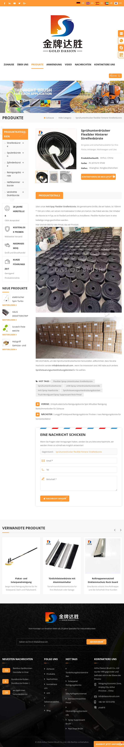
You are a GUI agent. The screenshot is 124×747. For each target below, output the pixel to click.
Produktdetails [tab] (49, 195)
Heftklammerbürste (13, 184)
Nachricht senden (56, 498)
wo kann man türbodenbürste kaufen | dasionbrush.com (21, 692)
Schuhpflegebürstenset (76, 693)
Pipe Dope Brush (75, 728)
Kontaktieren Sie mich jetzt (96, 176)
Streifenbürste (13, 144)
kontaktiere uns (104, 64)
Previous (114, 530)
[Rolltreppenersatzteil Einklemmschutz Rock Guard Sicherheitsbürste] (102, 555)
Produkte (37, 64)
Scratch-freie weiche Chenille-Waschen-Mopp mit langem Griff (18, 329)
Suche (113, 75)
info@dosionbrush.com (63, 365)
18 (6, 670)
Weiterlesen (8, 305)
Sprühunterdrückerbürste (49, 385)
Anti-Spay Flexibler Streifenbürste (61, 206)
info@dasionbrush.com (108, 696)
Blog (49, 710)
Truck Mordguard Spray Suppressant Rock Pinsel (60, 394)
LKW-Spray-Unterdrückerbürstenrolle (83, 385)
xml (48, 693)
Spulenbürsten (14, 154)
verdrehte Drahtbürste (13, 193)
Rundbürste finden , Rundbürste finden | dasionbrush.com (20, 681)
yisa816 (101, 707)
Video (68, 64)
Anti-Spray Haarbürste (48, 390)
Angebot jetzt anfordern (110, 744)
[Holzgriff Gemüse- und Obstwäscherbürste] (6, 342)
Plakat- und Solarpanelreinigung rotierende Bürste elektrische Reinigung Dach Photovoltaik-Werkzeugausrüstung (21, 580)
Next (120, 530)
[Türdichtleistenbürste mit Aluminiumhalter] (61, 555)
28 (6, 692)
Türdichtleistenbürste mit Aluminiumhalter (62, 580)
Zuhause (9, 64)
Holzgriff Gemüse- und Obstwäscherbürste (19, 343)
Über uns (22, 64)
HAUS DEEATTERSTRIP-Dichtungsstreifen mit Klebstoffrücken (20, 314)
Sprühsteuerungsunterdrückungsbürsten (54, 370)
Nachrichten (83, 64)
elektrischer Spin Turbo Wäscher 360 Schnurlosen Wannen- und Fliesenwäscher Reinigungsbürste (20, 299)
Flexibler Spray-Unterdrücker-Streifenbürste (73, 381)
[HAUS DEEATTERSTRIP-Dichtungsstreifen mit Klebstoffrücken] (6, 313)
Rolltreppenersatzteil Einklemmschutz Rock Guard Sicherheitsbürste (103, 580)
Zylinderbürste (14, 164)
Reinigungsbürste (14, 174)
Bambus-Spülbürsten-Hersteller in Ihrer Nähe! (23, 670)
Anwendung (54, 64)
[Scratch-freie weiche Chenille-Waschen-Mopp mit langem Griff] (6, 327)
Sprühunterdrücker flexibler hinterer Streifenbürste (79, 451)
